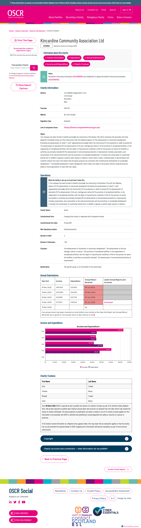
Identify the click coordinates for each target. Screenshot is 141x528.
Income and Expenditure (57, 64)
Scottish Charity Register (116, 469)
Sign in (125, 10)
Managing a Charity (95, 17)
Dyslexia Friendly (23, 520)
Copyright (48, 438)
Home (11, 31)
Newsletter (60, 490)
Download (108, 302)
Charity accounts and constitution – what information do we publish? (76, 448)
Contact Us (92, 10)
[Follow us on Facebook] (19, 502)
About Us (79, 10)
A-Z (113, 498)
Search (113, 10)
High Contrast (21, 513)
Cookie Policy (94, 490)
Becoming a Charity (74, 17)
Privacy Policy (99, 498)
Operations (75, 58)
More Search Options (24, 87)
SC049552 (78, 76)
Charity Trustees (82, 64)
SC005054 (53, 79)
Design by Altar (124, 498)
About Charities (55, 17)
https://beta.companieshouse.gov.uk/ (82, 127)
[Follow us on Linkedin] (10, 502)
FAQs (103, 10)
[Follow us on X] (15, 502)
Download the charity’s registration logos (23, 49)
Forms (110, 17)
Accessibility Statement (117, 490)
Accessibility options (131, 526)
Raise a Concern (124, 17)
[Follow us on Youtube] (23, 502)
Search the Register (37, 31)
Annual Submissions (95, 58)
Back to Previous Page (56, 459)
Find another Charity (20, 65)
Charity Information (55, 58)
